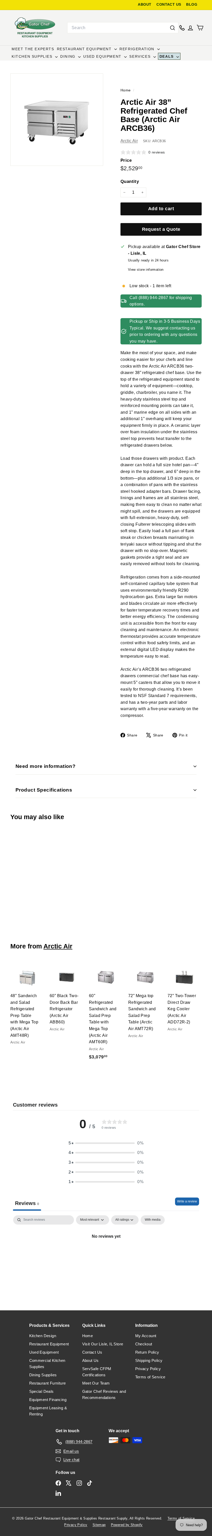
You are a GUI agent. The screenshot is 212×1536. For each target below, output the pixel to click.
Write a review (187, 1201)
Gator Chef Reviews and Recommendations (104, 1394)
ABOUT (144, 4)
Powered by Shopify (127, 1525)
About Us (90, 1360)
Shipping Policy (149, 1360)
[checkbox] (153, 1220)
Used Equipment (103, 56)
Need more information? (45, 766)
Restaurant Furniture (47, 1383)
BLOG (191, 4)
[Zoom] (57, 120)
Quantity (129, 181)
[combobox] (122, 27)
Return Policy (147, 1352)
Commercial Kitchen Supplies (47, 1363)
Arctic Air (129, 141)
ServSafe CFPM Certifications (96, 1372)
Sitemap (99, 1525)
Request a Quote (161, 229)
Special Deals (41, 1391)
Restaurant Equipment (85, 49)
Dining (68, 56)
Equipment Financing (48, 1399)
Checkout (143, 1344)
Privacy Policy (148, 1369)
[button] (106, 1143)
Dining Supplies (43, 1375)
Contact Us (92, 1352)
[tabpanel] (106, 1253)
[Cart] (200, 27)
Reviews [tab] (27, 1203)
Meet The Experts (33, 49)
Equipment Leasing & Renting (48, 1411)
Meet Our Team (96, 1383)
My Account (145, 1336)
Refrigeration (137, 49)
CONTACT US (168, 4)
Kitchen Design (42, 1336)
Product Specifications (44, 790)
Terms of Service (150, 1377)
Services (140, 56)
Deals (167, 56)
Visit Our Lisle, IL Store (102, 1344)
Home (126, 90)
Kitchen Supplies (33, 56)
